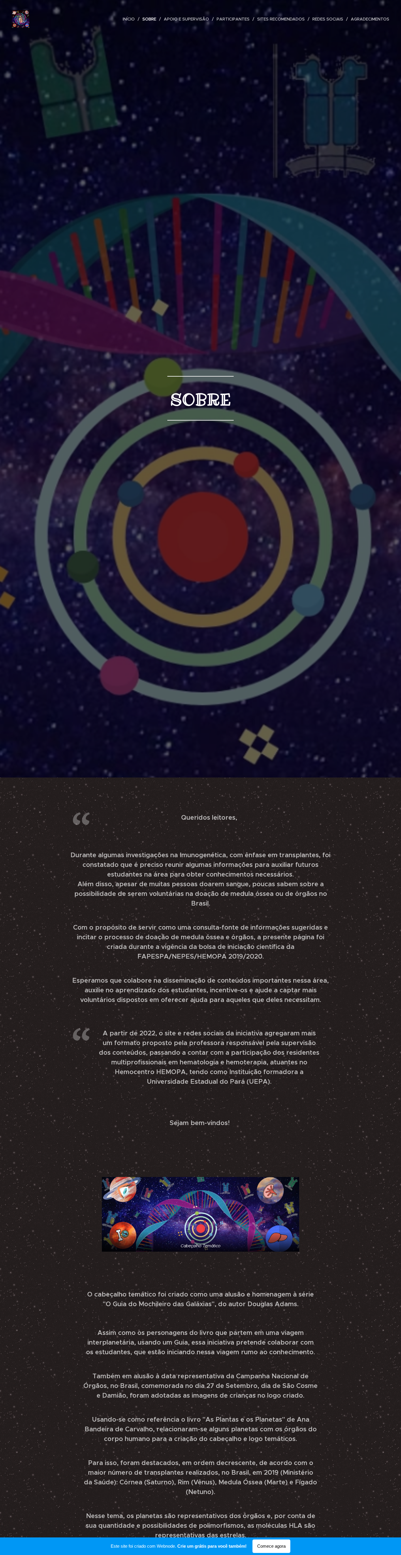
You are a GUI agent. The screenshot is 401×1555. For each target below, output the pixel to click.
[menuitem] (130, 19)
